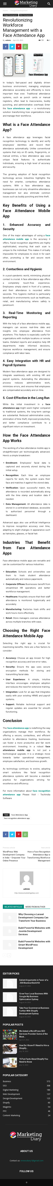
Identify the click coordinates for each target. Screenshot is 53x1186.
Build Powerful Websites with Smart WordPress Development (34, 944)
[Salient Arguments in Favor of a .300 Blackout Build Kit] (10, 984)
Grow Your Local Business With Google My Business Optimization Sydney (33, 996)
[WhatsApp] (25, 46)
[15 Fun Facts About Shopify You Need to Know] (10, 1062)
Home (5, 10)
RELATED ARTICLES (13, 907)
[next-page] (9, 955)
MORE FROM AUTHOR (35, 907)
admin (8, 40)
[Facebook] (5, 46)
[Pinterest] (18, 46)
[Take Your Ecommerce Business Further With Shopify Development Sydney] (10, 1011)
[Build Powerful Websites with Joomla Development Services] (10, 931)
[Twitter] (12, 46)
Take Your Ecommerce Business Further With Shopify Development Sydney (34, 1011)
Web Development (26, 15)
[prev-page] (4, 955)
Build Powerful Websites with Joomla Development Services (34, 931)
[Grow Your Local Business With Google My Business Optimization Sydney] (10, 997)
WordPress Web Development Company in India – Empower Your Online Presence (14, 856)
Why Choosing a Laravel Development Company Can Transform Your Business (33, 917)
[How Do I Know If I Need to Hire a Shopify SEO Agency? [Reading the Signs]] (10, 1049)
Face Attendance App (19, 815)
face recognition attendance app (17, 818)
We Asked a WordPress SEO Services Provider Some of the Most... (33, 1034)
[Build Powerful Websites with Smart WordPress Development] (10, 945)
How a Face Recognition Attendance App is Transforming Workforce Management (38, 856)
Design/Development (18, 10)
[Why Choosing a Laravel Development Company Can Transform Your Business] (10, 917)
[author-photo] (26, 885)
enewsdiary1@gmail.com (32, 1160)
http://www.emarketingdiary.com (26, 893)
